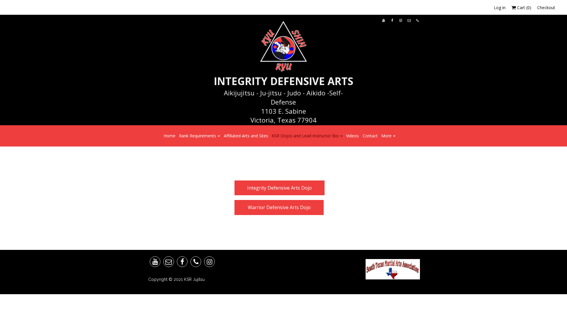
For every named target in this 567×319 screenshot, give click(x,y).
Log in (500, 7)
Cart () (523, 7)
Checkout (546, 7)
